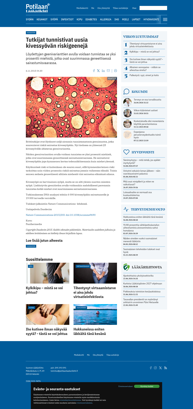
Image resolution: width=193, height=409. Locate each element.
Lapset (136, 19)
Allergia (105, 19)
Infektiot (67, 19)
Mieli (125, 19)
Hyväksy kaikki (146, 386)
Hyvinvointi (151, 19)
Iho (116, 19)
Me (92, 8)
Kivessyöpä (31, 33)
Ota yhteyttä (103, 8)
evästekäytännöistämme (70, 400)
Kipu (79, 19)
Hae (134, 8)
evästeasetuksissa (84, 403)
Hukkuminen (81, 308)
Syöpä (54, 19)
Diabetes (91, 19)
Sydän (29, 19)
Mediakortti (82, 8)
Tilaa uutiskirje (120, 8)
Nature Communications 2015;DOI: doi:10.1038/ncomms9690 (61, 214)
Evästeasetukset (125, 386)
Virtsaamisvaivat (83, 266)
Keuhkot (42, 19)
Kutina (31, 308)
